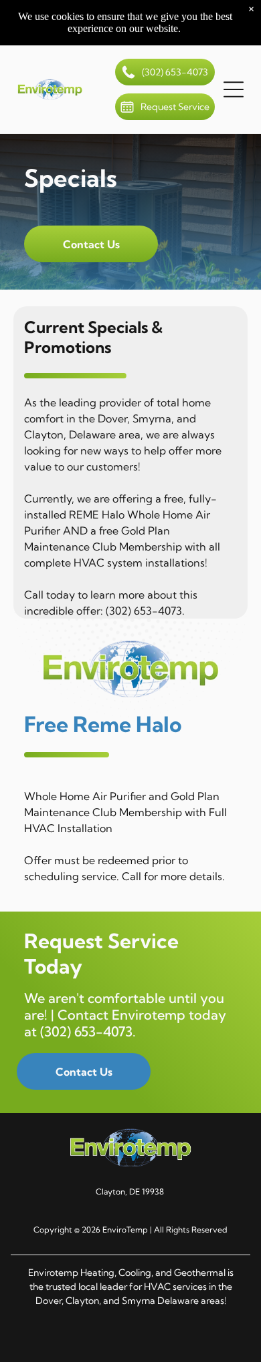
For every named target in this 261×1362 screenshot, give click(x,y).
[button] (234, 89)
